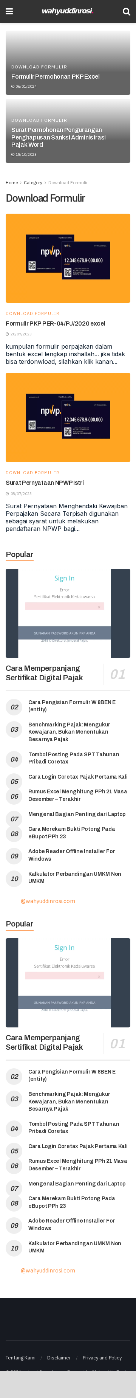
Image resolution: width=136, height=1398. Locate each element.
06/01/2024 (26, 86)
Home (12, 182)
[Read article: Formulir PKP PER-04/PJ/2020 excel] (68, 258)
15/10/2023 (26, 154)
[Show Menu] (9, 11)
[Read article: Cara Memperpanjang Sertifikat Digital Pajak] (68, 613)
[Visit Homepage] (68, 12)
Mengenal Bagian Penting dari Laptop (76, 814)
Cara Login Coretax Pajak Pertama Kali (78, 777)
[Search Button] (126, 11)
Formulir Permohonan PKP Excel (55, 76)
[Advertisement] (68, 1384)
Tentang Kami (21, 1358)
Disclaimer (59, 1358)
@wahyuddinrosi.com (48, 901)
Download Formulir (39, 67)
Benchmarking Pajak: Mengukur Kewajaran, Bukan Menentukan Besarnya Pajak (69, 732)
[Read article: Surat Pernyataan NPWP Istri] (68, 417)
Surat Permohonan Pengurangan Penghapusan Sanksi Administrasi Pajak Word (58, 137)
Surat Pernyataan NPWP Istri (44, 482)
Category (33, 182)
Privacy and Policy (102, 1358)
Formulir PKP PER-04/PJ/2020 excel (55, 323)
